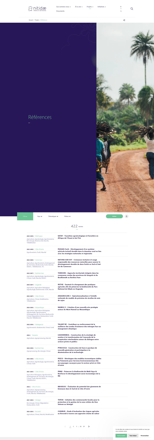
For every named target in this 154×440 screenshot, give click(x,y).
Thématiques (52, 216)
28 (80, 426)
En (121, 11)
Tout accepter (121, 435)
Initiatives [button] (101, 7)
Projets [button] (89, 7)
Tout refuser (133, 435)
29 (84, 426)
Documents (60, 11)
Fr (120, 7)
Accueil (31, 20)
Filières (66, 216)
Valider (114, 216)
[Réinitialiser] (127, 216)
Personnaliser (145, 435)
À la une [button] (78, 7)
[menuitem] (63, 6)
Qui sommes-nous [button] (62, 7)
